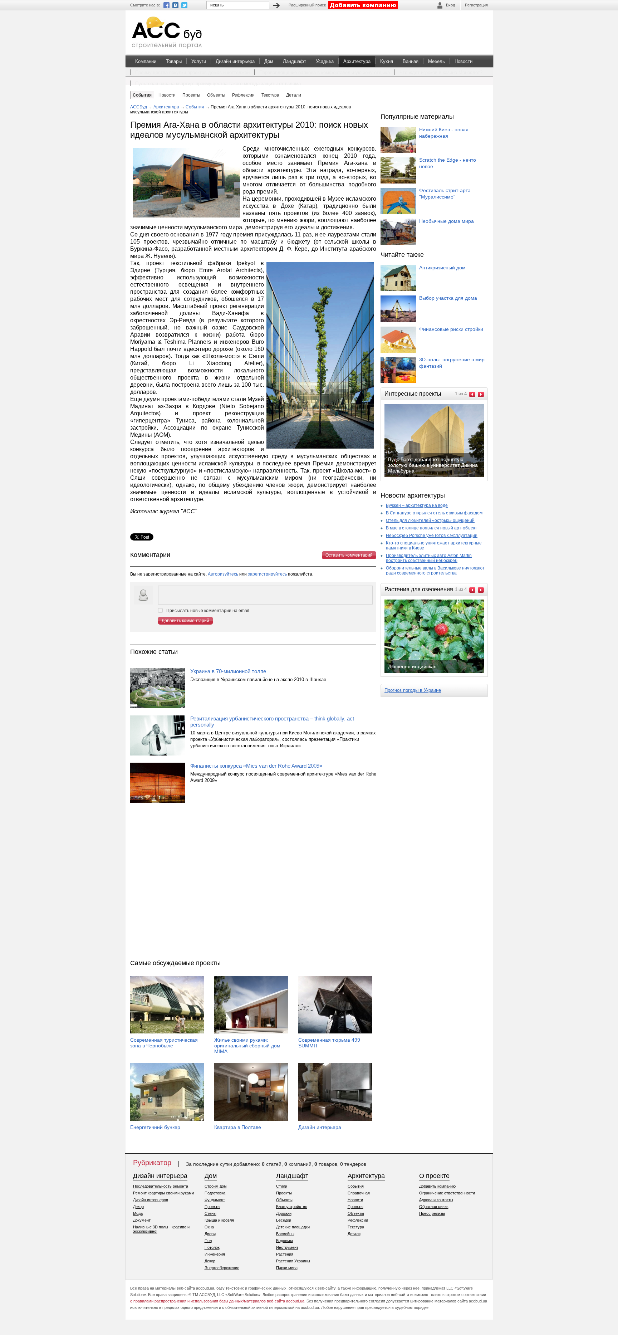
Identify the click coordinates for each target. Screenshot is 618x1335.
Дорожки (283, 1213)
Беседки (283, 1220)
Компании (145, 61)
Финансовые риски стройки (451, 329)
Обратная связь (433, 1206)
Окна (209, 1227)
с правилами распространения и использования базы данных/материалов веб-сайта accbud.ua (217, 1301)
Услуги (198, 61)
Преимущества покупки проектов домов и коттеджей (192, 72)
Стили (281, 1186)
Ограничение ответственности (447, 1193)
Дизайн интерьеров (150, 1200)
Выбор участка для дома (448, 298)
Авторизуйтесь (223, 574)
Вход (450, 5)
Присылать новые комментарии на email (207, 610)
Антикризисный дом (442, 267)
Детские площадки (293, 1227)
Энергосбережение (222, 1268)
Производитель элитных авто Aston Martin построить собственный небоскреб (429, 558)
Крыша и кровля (219, 1220)
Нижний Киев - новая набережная (444, 133)
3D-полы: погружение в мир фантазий (452, 363)
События (195, 106)
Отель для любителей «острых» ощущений (430, 520)
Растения (284, 1254)
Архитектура (357, 61)
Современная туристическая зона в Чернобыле (164, 1042)
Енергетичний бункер (155, 1127)
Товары (174, 61)
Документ (142, 1220)
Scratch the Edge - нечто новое (447, 163)
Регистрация (476, 5)
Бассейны (285, 1234)
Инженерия (215, 1254)
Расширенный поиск (307, 5)
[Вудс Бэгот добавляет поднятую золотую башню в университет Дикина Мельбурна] (439, 476)
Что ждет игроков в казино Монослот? (440, 72)
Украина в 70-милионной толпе (228, 671)
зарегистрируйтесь (267, 574)
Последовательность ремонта (160, 1186)
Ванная (410, 61)
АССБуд (138, 106)
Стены (210, 1213)
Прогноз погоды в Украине (412, 690)
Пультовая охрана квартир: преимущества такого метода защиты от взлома (218, 83)
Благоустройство (291, 1206)
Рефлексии (358, 1220)
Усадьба (325, 61)
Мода (138, 1213)
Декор (138, 1206)
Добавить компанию (437, 1186)
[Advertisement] (253, 882)
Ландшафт (294, 61)
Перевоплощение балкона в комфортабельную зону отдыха (324, 72)
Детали (354, 1234)
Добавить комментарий (185, 620)
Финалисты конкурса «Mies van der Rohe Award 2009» (256, 766)
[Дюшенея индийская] (439, 672)
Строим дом (216, 1186)
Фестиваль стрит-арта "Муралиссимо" (445, 193)
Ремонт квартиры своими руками (163, 1193)
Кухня (386, 61)
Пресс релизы (432, 1213)
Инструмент (287, 1247)
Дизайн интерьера (235, 61)
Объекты (284, 1200)
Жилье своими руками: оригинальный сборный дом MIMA (247, 1045)
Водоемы (284, 1240)
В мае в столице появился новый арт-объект (431, 527)
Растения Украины (293, 1261)
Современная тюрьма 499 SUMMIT (329, 1042)
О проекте (434, 1175)
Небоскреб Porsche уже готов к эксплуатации (431, 535)
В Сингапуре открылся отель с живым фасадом (434, 512)
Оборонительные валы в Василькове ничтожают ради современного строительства (435, 571)
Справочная (359, 1193)
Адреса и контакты (436, 1200)
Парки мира (287, 1268)
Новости (463, 61)
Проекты (212, 1206)
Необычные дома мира (446, 221)
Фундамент (215, 1200)
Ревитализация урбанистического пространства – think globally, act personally (272, 721)
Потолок (212, 1247)
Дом (268, 61)
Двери (210, 1234)
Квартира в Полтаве (237, 1127)
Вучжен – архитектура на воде (417, 505)
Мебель (436, 61)
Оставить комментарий (349, 555)
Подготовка (215, 1193)
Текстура (356, 1227)
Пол (208, 1240)
